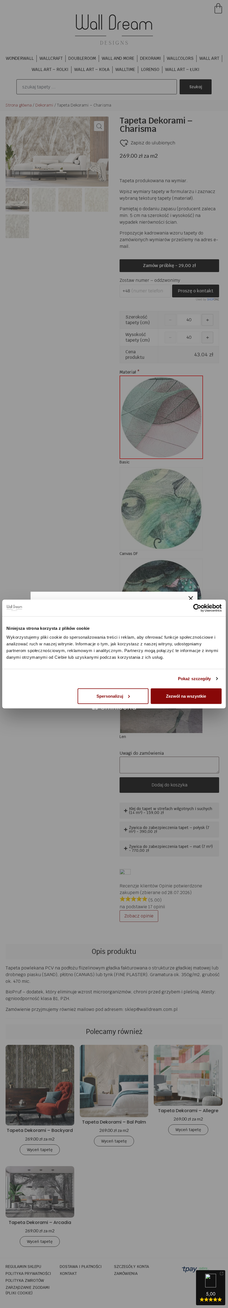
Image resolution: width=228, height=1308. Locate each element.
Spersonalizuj (109, 696)
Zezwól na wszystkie (186, 696)
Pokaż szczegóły (194, 678)
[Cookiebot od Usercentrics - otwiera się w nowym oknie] (197, 608)
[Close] (190, 598)
